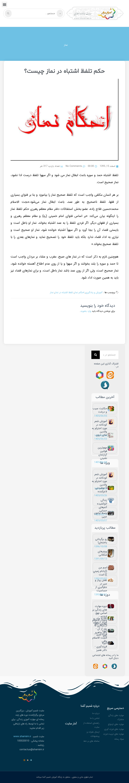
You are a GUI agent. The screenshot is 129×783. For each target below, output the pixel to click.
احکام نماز (79, 292)
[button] (4, 4)
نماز (66, 45)
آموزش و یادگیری (93, 292)
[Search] (95, 355)
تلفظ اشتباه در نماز (64, 292)
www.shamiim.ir (22, 736)
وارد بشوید (85, 311)
